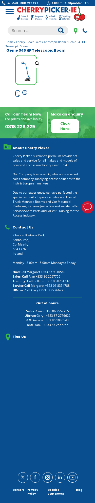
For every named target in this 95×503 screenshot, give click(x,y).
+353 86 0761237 (57, 281)
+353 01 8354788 (57, 285)
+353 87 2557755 (56, 325)
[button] (37, 63)
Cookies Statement (56, 492)
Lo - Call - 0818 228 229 (22, 3)
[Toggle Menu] (10, 11)
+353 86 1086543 (56, 320)
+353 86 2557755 (48, 276)
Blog (79, 490)
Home (9, 42)
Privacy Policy (32, 492)
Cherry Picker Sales (28, 42)
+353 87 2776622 (51, 290)
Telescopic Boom (55, 42)
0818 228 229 (84, 30)
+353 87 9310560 (53, 272)
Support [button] (88, 207)
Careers (18, 490)
